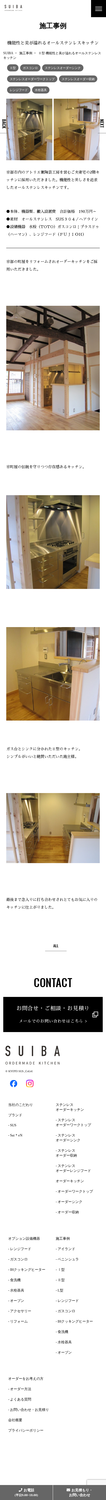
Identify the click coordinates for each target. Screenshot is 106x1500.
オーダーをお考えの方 (25, 1379)
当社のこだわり (20, 1105)
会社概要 (15, 1420)
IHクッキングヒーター (27, 1270)
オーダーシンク (70, 1202)
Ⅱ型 (13, 67)
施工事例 (25, 53)
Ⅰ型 (61, 1270)
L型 (60, 1290)
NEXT (102, 123)
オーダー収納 (68, 1212)
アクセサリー (20, 1311)
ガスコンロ (30, 67)
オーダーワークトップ (75, 1191)
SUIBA (8, 53)
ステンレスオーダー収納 (78, 79)
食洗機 (15, 1280)
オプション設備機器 (24, 1238)
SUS (13, 1125)
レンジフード (19, 89)
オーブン (17, 1301)
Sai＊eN (16, 1135)
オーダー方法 (20, 1389)
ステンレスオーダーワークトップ (32, 79)
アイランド (66, 1249)
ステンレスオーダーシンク (63, 67)
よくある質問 (20, 1399)
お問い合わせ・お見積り (29, 1410)
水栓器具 (41, 89)
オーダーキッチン (70, 1181)
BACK (4, 123)
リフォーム (19, 1321)
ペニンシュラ (68, 1259)
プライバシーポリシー (25, 1430)
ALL (55, 945)
